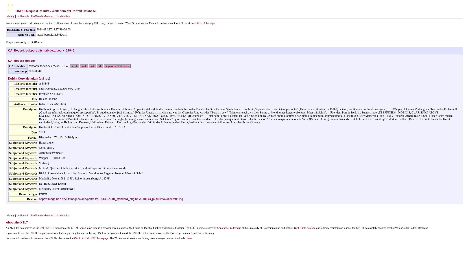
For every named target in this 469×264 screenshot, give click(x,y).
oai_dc (74, 66)
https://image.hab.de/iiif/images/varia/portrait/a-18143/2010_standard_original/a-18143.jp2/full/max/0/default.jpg (111, 199)
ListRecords (22, 16)
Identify (10, 16)
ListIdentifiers (63, 16)
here (189, 238)
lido (100, 66)
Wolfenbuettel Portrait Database (74, 11)
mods (84, 66)
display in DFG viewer (117, 66)
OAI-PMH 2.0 (47, 228)
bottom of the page (205, 23)
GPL (358, 228)
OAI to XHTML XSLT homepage (91, 238)
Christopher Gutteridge (229, 228)
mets (92, 66)
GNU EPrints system (303, 228)
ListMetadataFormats (42, 16)
